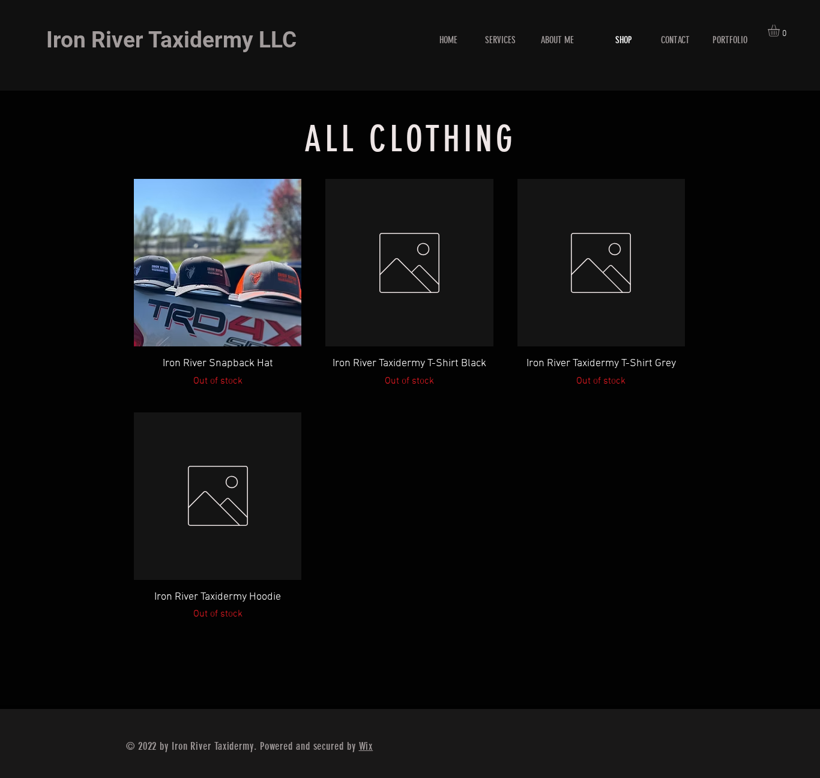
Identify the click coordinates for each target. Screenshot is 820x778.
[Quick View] (217, 262)
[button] (781, 31)
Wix (366, 746)
